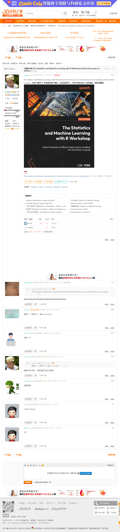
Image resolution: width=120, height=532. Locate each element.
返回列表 (112, 57)
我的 (114, 21)
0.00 (95, 13)
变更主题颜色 (32, 63)
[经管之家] (12, 18)
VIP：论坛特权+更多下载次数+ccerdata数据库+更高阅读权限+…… (103, 39)
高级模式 (110, 465)
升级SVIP (82, 15)
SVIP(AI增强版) (91, 15)
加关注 (9, 92)
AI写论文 (57, 75)
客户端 (85, 12)
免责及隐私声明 (94, 528)
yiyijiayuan (27, 381)
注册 (111, 13)
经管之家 (4, 26)
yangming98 (28, 282)
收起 (111, 219)
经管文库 (73, 21)
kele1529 (27, 333)
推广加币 (75, 15)
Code (40, 465)
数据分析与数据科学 (38, 26)
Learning (48, 187)
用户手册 (61, 503)
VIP (11, 113)
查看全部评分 (48, 232)
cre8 (25, 404)
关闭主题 (22, 63)
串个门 (17, 92)
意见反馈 (32, 503)
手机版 (22, 503)
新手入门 (50, 503)
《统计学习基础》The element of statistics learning (43, 212)
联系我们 (101, 508)
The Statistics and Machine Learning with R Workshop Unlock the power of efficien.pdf (56, 176)
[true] (65, 13)
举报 (106, 240)
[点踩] (65, 181)
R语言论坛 (51, 26)
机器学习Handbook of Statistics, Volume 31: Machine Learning (47, 209)
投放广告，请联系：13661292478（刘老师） (38, 520)
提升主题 (6, 63)
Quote (37, 465)
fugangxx (12, 69)
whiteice (26, 310)
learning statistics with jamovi (80, 212)
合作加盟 (101, 513)
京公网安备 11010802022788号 (45, 528)
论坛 (9, 26)
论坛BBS (8, 21)
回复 (20, 58)
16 (13, 98)
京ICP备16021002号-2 (10, 528)
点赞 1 (29, 328)
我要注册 (73, 473)
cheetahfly (30, 227)
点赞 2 (29, 304)
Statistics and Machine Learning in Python (40, 200)
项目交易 (32, 21)
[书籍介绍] (28, 69)
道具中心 (59, 63)
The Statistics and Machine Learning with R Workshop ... (77, 26)
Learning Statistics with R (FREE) (81, 203)
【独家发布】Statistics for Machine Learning (85, 206)
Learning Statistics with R (79, 209)
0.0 (96, 11)
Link (34, 465)
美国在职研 (86, 21)
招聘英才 (113, 508)
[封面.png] (59, 126)
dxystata (29, 223)
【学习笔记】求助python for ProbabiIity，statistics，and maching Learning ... (53, 206)
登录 (115, 13)
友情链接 (73, 503)
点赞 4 (59, 182)
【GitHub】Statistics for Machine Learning (84, 200)
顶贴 (46, 63)
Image (31, 465)
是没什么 (27, 428)
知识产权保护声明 (81, 528)
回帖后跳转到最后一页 (43, 482)
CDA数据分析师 (47, 21)
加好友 (9, 95)
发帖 (9, 58)
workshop (56, 187)
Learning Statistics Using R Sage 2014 (39, 203)
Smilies (42, 465)
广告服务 (113, 513)
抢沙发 (40, 63)
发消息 (17, 95)
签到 (76, 12)
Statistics (34, 187)
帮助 (41, 503)
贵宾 (14, 113)
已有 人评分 (28, 219)
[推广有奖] (34, 71)
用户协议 (105, 528)
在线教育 (61, 21)
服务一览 (103, 21)
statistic (41, 187)
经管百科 (20, 21)
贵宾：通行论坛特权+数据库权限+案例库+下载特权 (103, 32)
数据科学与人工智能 (21, 26)
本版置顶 (14, 63)
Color (28, 465)
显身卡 (51, 63)
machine (65, 187)
